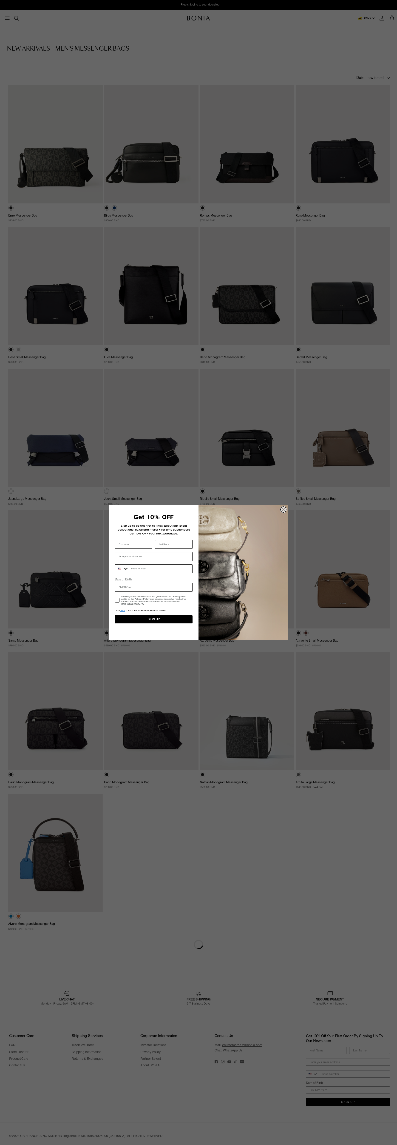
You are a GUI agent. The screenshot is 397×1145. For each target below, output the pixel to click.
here (122, 610)
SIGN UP (154, 619)
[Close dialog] (283, 509)
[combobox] (122, 569)
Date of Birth (123, 579)
